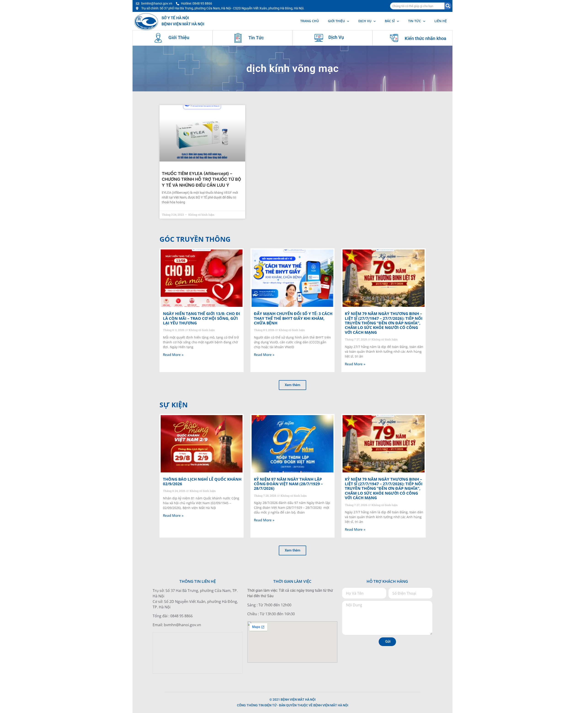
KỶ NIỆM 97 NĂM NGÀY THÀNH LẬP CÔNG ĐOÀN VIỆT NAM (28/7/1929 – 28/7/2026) (288, 484)
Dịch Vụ (336, 37)
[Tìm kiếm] (447, 6)
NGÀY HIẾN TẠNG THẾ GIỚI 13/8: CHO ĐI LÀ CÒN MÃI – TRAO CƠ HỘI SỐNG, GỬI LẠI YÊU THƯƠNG (201, 318)
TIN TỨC (414, 21)
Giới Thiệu (178, 37)
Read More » (173, 354)
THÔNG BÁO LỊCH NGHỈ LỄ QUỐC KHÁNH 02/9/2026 (202, 481)
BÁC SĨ (390, 21)
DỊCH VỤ (364, 21)
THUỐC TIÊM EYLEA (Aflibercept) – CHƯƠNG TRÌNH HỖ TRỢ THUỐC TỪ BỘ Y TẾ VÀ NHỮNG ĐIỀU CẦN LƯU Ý (201, 179)
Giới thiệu (336, 21)
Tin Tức (256, 37)
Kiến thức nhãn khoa (425, 38)
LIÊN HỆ (440, 21)
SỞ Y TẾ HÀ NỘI (175, 18)
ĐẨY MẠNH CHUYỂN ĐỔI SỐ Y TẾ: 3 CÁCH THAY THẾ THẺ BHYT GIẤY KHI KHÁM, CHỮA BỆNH (293, 318)
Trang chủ (309, 21)
